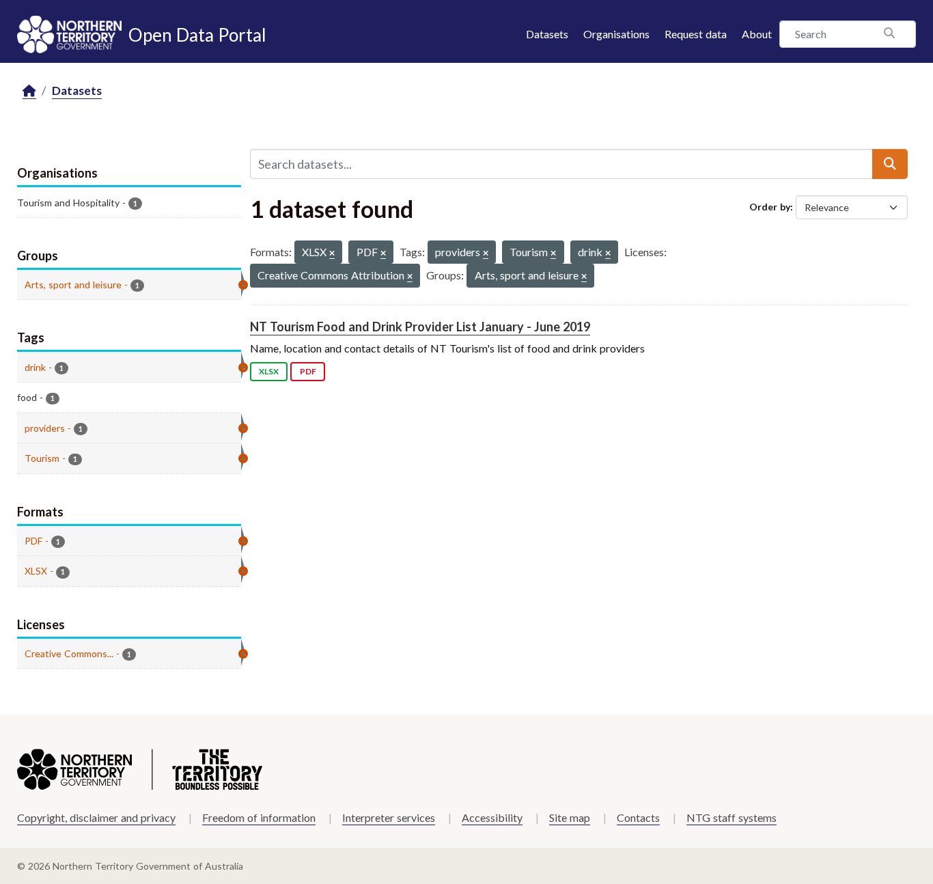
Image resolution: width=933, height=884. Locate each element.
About (757, 33)
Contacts (638, 817)
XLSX (269, 371)
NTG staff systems (731, 817)
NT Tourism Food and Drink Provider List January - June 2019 (420, 326)
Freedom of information (259, 817)
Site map (569, 817)
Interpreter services (388, 817)
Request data (696, 33)
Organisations (616, 33)
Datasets (547, 33)
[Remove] (332, 254)
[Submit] (890, 164)
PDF (308, 371)
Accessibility (492, 817)
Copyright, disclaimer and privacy (96, 817)
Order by (769, 206)
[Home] (29, 91)
